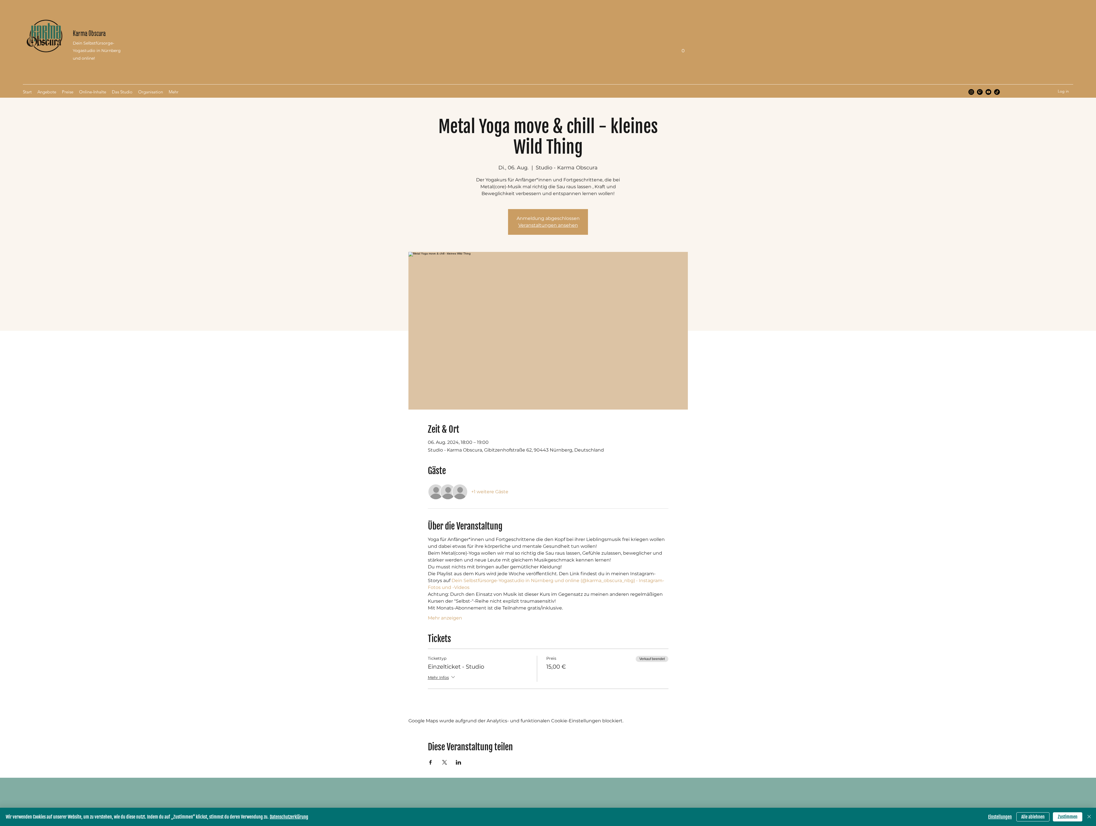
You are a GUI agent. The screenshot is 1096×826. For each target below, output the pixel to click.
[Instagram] (971, 92)
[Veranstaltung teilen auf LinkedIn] (458, 762)
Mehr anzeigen (445, 618)
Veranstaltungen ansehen (548, 225)
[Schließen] (1089, 816)
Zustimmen (1067, 817)
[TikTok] (997, 92)
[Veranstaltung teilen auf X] (444, 762)
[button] (683, 49)
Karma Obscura (89, 33)
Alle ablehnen (1033, 817)
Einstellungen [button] (1000, 817)
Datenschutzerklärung (289, 817)
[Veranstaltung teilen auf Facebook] (430, 762)
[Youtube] (988, 92)
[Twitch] (980, 92)
